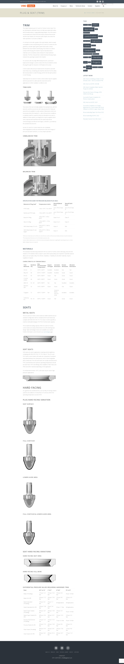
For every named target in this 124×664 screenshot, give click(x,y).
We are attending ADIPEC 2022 (91, 115)
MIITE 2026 (86, 57)
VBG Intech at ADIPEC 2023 (90, 102)
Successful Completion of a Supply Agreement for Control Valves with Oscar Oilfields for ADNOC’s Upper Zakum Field (93, 107)
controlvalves (91, 36)
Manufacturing (96, 53)
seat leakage (46, 332)
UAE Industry (95, 67)
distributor (100, 36)
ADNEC (90, 24)
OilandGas (97, 57)
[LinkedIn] (100, 1)
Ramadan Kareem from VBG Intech (92, 119)
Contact (71, 652)
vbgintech (85, 70)
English (104, 4)
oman (85, 62)
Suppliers (76, 652)
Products (53, 652)
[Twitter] (97, 1)
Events (87, 45)
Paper (89, 62)
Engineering (96, 41)
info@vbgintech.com (67, 658)
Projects (96, 62)
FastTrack (98, 50)
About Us (47, 652)
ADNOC (95, 25)
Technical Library (91, 12)
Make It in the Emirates (88, 53)
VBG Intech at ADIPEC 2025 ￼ (91, 84)
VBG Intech (100, 67)
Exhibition (93, 45)
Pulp (84, 67)
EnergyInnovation (87, 40)
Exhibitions (89, 50)
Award (96, 29)
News (90, 57)
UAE (89, 67)
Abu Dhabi (85, 24)
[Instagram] (103, 1)
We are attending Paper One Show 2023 (93, 112)
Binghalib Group (86, 32)
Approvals (88, 29)
